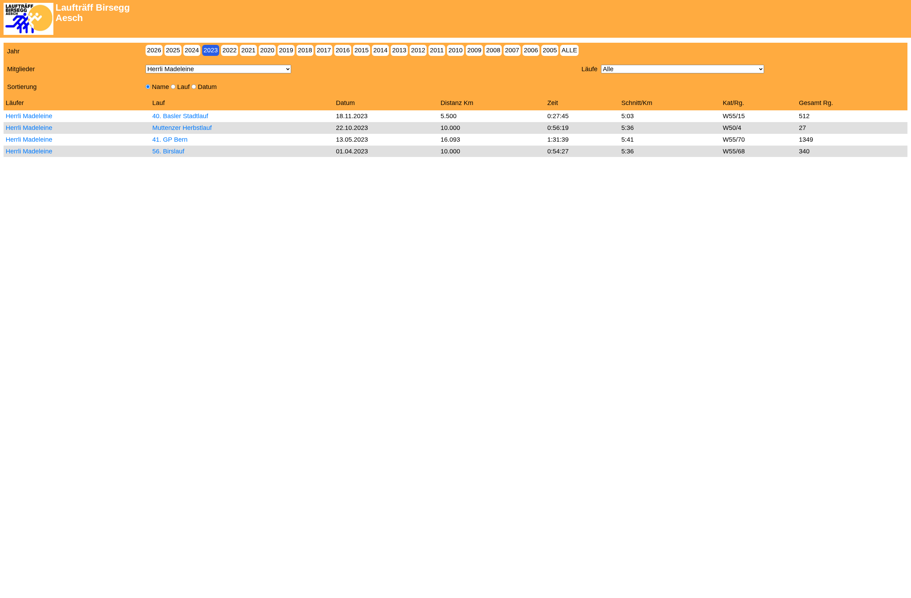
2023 (211, 50)
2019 (286, 50)
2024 (192, 50)
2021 (248, 50)
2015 (361, 50)
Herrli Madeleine (29, 116)
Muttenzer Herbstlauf (182, 127)
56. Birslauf (168, 151)
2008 (493, 50)
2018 (305, 50)
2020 (267, 50)
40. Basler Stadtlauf (180, 116)
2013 (399, 50)
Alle (569, 50)
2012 (418, 50)
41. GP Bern (170, 139)
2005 (550, 50)
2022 (229, 50)
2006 (531, 50)
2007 (512, 50)
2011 (437, 50)
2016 (343, 50)
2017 (324, 50)
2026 (154, 50)
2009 (474, 50)
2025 (173, 50)
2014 (380, 50)
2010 (455, 50)
